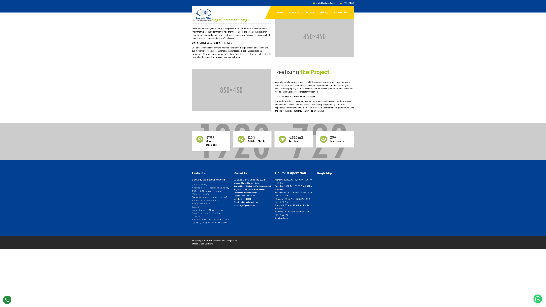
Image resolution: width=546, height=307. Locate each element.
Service (310, 12)
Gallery (324, 12)
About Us (294, 12)
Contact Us (340, 12)
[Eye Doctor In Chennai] (201, 14)
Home (279, 12)
